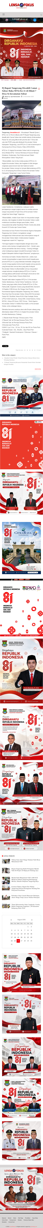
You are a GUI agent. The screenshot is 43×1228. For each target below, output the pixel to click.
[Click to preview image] (21, 115)
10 (11, 934)
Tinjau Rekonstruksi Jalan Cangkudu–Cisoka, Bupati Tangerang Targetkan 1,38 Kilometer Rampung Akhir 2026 (26, 906)
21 (25, 937)
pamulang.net (33, 1226)
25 (15, 941)
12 (18, 934)
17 (11, 937)
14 (25, 934)
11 (15, 934)
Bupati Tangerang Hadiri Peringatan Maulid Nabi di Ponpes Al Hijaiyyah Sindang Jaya (25, 869)
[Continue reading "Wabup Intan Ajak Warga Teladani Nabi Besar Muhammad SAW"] (6, 861)
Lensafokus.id (13, 1226)
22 (28, 937)
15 (28, 934)
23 (31, 937)
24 (11, 941)
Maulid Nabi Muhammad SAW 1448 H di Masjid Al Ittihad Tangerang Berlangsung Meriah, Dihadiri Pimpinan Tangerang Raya (25, 879)
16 (31, 934)
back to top (38, 369)
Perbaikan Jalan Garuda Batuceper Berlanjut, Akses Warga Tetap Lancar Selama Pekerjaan (26, 896)
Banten (6, 98)
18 (15, 937)
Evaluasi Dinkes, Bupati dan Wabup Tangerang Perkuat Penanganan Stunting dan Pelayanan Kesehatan (26, 888)
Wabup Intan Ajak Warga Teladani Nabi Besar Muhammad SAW (26, 860)
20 (21, 937)
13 (21, 934)
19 (18, 937)
